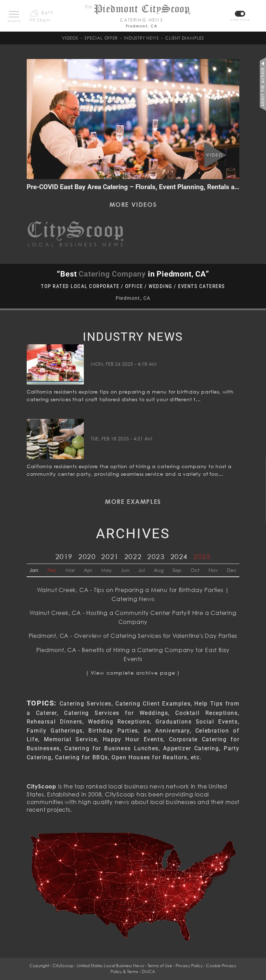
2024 (179, 556)
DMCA (148, 971)
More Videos (133, 204)
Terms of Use (160, 965)
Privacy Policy (189, 965)
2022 (133, 556)
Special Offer (101, 38)
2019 (64, 556)
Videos (70, 38)
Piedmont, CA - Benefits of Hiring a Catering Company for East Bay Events (132, 654)
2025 (202, 556)
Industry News (141, 38)
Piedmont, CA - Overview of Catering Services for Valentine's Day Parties (133, 635)
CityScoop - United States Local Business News (98, 965)
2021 (109, 556)
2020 (87, 556)
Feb (51, 570)
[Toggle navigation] (14, 14)
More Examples (133, 501)
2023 (156, 556)
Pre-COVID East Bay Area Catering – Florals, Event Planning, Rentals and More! (144, 187)
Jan (33, 570)
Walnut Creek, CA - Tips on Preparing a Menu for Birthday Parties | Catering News (133, 594)
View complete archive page (133, 673)
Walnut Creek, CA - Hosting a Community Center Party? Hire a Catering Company (132, 617)
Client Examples (184, 38)
